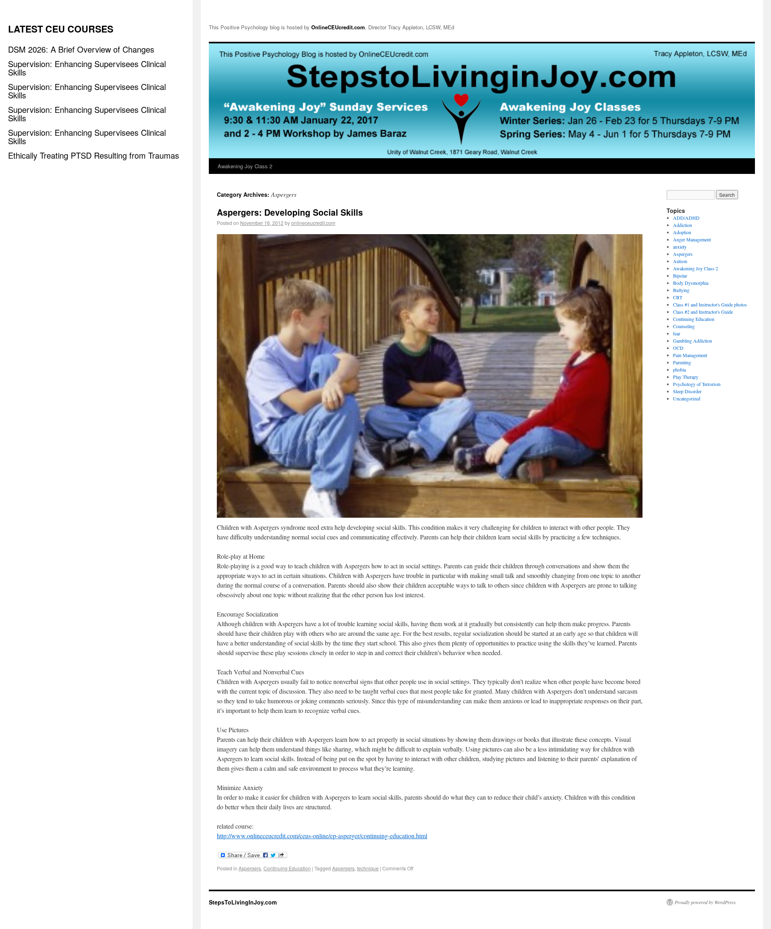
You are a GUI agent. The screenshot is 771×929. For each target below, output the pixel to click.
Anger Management (692, 239)
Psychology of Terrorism (696, 384)
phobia (679, 369)
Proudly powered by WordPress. (706, 902)
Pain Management (690, 355)
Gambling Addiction (692, 340)
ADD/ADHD (686, 217)
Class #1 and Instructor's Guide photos (710, 304)
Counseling (684, 326)
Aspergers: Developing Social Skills (290, 212)
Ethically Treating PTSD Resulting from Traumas (93, 155)
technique (368, 868)
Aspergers (250, 868)
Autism (680, 261)
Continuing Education (287, 868)
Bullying (681, 290)
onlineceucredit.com (313, 222)
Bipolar (680, 275)
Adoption (682, 232)
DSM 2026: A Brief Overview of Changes (81, 49)
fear (676, 333)
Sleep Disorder (687, 391)
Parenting (682, 362)
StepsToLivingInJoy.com (243, 902)
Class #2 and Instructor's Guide (703, 311)
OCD (678, 348)
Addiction (682, 225)
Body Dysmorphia (690, 283)
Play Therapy (685, 377)
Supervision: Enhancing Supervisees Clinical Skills (87, 68)
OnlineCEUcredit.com (338, 27)
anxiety (680, 246)
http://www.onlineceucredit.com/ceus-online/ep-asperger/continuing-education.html (322, 835)
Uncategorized (686, 398)
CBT (677, 297)
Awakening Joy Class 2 (245, 166)
